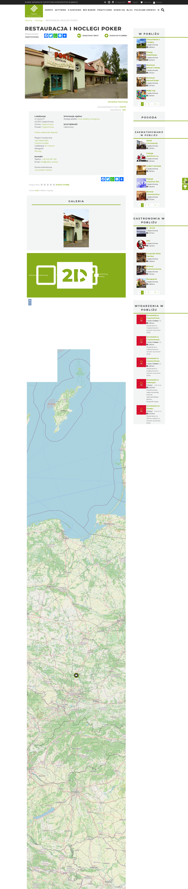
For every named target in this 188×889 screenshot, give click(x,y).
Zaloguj (159, 2)
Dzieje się (119, 10)
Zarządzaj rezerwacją (118, 102)
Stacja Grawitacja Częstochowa (153, 55)
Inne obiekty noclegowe (89, 119)
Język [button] (135, 2)
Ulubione (147, 2)
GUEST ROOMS (153, 166)
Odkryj (49, 10)
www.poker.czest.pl (43, 170)
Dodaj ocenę (62, 185)
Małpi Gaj (150, 90)
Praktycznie (104, 10)
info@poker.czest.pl (49, 162)
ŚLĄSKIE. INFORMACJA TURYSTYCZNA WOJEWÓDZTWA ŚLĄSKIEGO (51, 2)
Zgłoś (122, 107)
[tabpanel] (76, 229)
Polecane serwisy (145, 10)
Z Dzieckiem (74, 10)
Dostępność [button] (120, 2)
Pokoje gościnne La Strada (152, 156)
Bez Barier (89, 10)
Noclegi (38, 151)
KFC (148, 241)
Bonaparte (151, 279)
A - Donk (150, 228)
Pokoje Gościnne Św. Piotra (152, 181)
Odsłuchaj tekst (90, 36)
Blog (130, 10)
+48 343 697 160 (49, 159)
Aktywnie (60, 10)
